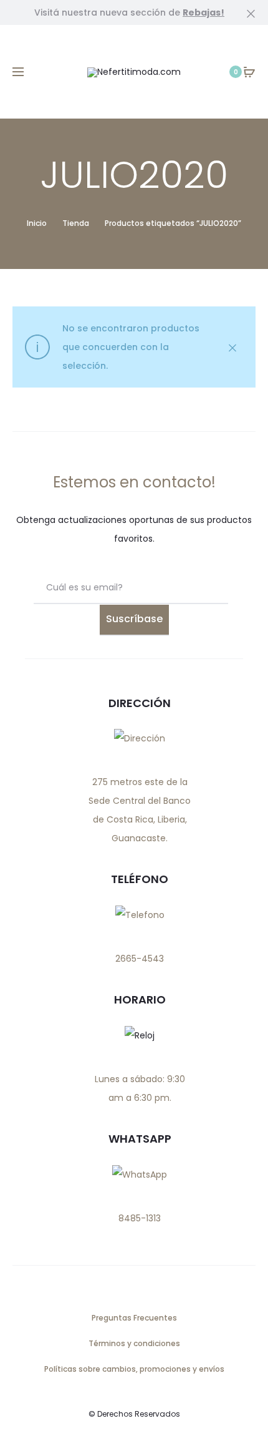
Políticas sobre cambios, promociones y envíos (134, 1369)
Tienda (75, 223)
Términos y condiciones (134, 1343)
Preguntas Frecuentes (134, 1317)
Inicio (37, 223)
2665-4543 (139, 958)
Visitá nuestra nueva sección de (129, 12)
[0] (249, 71)
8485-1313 (139, 1218)
